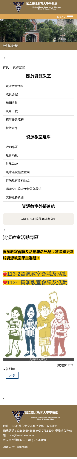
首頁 (6, 67)
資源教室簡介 (15, 86)
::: (11, 4)
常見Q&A (12, 163)
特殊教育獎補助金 (18, 180)
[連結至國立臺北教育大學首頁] (19, 7)
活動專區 (12, 147)
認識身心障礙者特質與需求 (24, 188)
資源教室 (19, 67)
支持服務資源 (15, 197)
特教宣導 (12, 128)
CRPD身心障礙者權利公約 (38, 218)
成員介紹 (12, 94)
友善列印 (9, 368)
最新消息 (12, 155)
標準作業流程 (15, 119)
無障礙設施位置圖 (18, 172)
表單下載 (12, 111)
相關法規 (12, 102)
